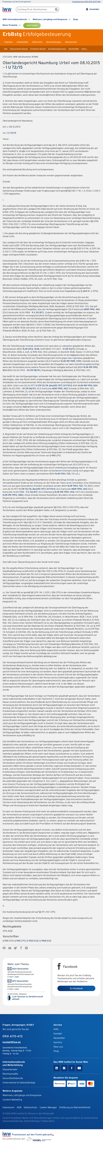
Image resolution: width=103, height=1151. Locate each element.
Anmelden (94, 9)
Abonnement (71, 42)
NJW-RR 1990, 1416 (64, 492)
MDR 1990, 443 (92, 309)
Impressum (8, 1107)
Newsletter (59, 1038)
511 (17, 245)
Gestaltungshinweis (57, 49)
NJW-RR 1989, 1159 (71, 361)
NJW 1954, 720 (62, 473)
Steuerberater (10, 1069)
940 (53, 455)
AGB (19, 1107)
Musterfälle (74, 49)
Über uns (58, 1046)
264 (85, 291)
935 (6, 940)
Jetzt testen (32, 25)
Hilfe (98, 2)
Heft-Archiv (37, 42)
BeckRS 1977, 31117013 (60, 385)
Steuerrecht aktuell (19, 49)
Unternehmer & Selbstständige (19, 1082)
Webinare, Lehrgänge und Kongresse (22, 1095)
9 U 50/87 (37, 312)
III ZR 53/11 (68, 349)
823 (17, 327)
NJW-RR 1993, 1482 (13, 495)
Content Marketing (12, 1099)
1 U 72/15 (14, 67)
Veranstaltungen (53, 42)
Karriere (58, 1042)
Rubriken (9, 42)
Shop (75, 19)
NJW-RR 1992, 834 (87, 385)
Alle (5, 49)
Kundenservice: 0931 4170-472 (84, 2)
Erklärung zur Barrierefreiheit (74, 1107)
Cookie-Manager (48, 1107)
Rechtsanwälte (10, 1073)
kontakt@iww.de (12, 1042)
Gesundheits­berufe (13, 1078)
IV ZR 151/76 (42, 385)
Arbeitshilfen (22, 42)
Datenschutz (30, 1107)
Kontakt (58, 1033)
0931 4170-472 (12, 1036)
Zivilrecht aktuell (38, 49)
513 (6, 212)
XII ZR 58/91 (33, 370)
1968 (43, 940)
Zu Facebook (76, 988)
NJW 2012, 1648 (31, 349)
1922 (30, 940)
